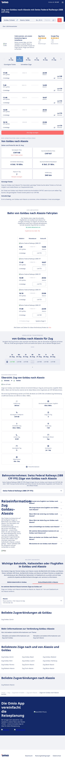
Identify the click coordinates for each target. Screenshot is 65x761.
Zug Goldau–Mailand (49, 657)
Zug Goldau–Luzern (28, 661)
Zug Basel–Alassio (48, 665)
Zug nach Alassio (32, 693)
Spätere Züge (40, 321)
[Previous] (6, 355)
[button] (39, 20)
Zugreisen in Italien (18, 693)
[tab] (9, 64)
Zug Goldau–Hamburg (50, 661)
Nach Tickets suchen (17, 155)
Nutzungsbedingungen (42, 756)
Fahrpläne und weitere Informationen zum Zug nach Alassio (47, 637)
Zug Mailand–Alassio (7, 668)
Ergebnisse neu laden (31, 231)
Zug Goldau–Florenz (7, 665)
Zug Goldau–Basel (28, 657)
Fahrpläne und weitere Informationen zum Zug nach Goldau (15, 637)
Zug (8, 693)
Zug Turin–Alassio (27, 668)
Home (3, 693)
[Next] (61, 59)
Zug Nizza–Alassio (48, 668)
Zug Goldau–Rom (6, 661)
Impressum (28, 756)
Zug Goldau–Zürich (7, 619)
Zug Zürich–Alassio (28, 665)
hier (50, 327)
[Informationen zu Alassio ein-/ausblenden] (61, 601)
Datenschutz (57, 756)
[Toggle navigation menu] (63, 2)
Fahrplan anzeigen (16, 177)
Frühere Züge (25, 321)
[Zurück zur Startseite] (4, 2)
